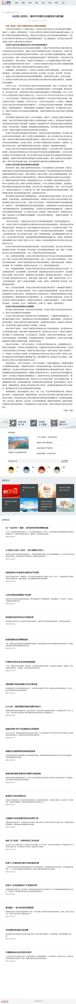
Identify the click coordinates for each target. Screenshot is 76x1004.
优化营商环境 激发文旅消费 (17, 930)
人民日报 (34, 21)
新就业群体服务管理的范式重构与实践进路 (23, 774)
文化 (43, 3)
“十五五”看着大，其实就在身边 (47, 437)
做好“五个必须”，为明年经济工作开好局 (22, 841)
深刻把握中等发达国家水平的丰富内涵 (21, 684)
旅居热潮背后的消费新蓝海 (17, 639)
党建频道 (8, 12)
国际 (23, 3)
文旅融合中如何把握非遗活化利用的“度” (22, 818)
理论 (36, 3)
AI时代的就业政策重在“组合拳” (19, 595)
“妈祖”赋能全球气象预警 (45, 448)
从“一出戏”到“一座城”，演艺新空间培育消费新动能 (27, 528)
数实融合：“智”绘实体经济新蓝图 (19, 908)
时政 (16, 3)
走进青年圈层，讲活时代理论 (46, 453)
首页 (3, 12)
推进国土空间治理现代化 (16, 796)
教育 (56, 3)
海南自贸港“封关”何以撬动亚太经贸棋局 (22, 729)
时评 (30, 3)
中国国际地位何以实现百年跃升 (19, 952)
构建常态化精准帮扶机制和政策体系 (20, 751)
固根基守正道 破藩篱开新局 (17, 452)
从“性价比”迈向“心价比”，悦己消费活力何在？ (25, 550)
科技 (49, 3)
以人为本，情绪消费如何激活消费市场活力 (23, 707)
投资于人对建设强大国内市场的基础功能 (22, 863)
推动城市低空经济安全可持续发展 (19, 617)
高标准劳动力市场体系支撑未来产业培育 (22, 572)
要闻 (13, 12)
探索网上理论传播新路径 (45, 442)
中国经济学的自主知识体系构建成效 (20, 662)
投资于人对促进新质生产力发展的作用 (21, 885)
